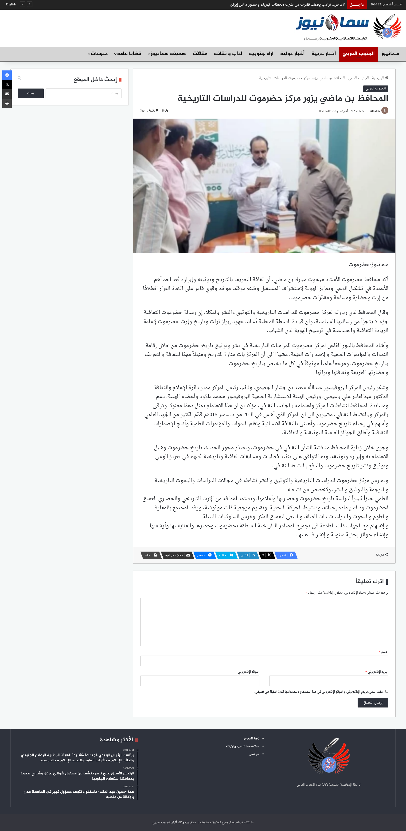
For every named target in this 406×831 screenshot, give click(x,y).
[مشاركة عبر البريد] (7, 94)
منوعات (99, 54)
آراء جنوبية (261, 54)
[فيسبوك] (7, 75)
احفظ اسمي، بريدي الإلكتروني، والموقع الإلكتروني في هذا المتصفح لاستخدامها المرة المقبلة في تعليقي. (319, 692)
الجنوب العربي (359, 54)
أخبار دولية (292, 54)
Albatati (375, 111)
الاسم (383, 652)
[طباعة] (7, 103)
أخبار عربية (323, 54)
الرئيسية (378, 78)
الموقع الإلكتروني (248, 672)
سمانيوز (390, 54)
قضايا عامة (129, 54)
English (11, 5)
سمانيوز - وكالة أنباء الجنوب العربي (174, 822)
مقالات (200, 54)
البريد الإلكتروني (376, 672)
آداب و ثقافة (228, 54)
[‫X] (7, 84)
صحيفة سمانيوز (168, 54)
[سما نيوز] (348, 27)
